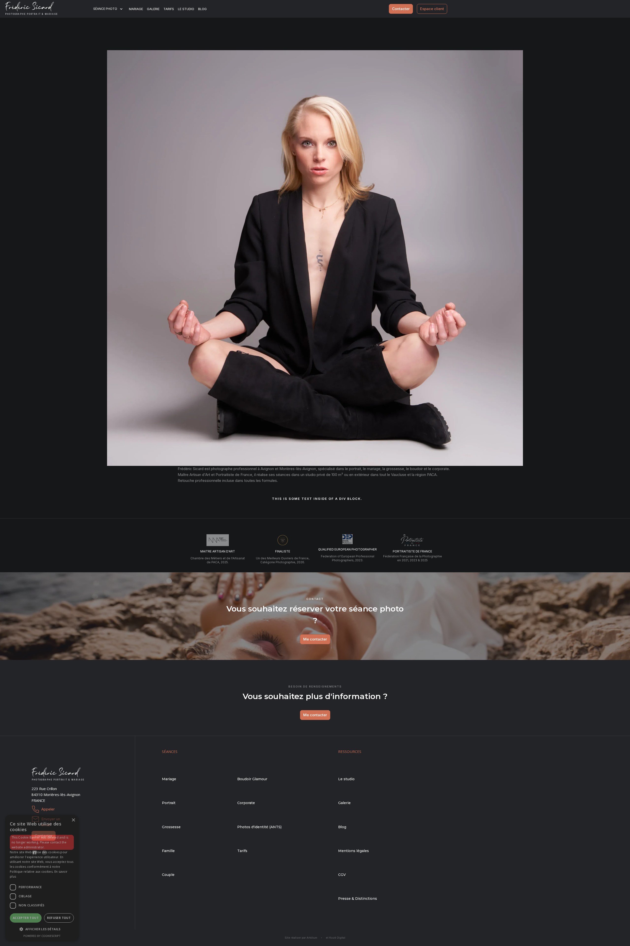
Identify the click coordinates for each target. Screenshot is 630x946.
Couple (168, 874)
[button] (111, 9)
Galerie (153, 9)
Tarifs (168, 9)
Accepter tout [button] (26, 918)
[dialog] (42, 878)
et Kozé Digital (335, 937)
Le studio (186, 9)
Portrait (168, 803)
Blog (342, 827)
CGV (342, 874)
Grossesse (171, 827)
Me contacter (315, 639)
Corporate (246, 803)
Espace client (432, 8)
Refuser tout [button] (59, 918)
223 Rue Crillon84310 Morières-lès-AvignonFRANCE (56, 794)
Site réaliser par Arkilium (301, 937)
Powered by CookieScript (42, 936)
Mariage (136, 9)
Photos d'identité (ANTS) (259, 827)
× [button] (73, 820)
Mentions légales (353, 851)
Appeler (48, 809)
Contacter (401, 8)
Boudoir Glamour (252, 779)
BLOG (202, 9)
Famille (168, 851)
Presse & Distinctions (357, 898)
